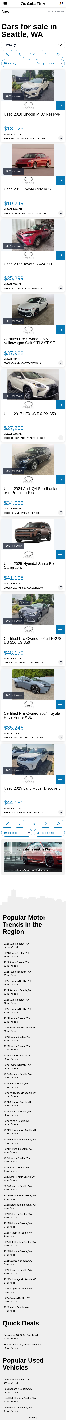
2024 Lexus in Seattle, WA (17, 1020)
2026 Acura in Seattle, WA (17, 1300)
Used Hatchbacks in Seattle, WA (20, 1400)
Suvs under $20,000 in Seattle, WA (21, 1337)
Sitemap (33, 1417)
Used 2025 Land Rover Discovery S (32, 790)
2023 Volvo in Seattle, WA (17, 1123)
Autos (5, 11)
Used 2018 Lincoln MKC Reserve (32, 114)
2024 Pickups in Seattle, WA (18, 1151)
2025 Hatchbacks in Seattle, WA (20, 1206)
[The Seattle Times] (33, 4)
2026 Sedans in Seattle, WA (18, 1188)
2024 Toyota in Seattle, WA (17, 973)
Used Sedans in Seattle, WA (18, 1391)
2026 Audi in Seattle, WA (16, 1309)
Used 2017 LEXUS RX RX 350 (30, 414)
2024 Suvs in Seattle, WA (16, 955)
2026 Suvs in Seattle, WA (16, 1001)
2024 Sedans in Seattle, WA (18, 992)
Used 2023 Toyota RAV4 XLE (29, 264)
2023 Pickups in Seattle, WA (18, 1216)
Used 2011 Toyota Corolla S (27, 189)
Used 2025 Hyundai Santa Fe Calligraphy (29, 565)
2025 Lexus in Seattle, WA (17, 1048)
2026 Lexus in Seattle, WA (17, 1160)
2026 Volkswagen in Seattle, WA (20, 1281)
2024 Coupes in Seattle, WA (18, 1262)
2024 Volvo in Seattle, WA (17, 1169)
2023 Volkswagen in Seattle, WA (20, 1095)
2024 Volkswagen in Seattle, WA (20, 1132)
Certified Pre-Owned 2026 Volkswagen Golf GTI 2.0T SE (29, 341)
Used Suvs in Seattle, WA (16, 1381)
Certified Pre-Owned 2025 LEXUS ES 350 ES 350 (32, 640)
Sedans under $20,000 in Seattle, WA (22, 1346)
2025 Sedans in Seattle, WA (18, 1076)
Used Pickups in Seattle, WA (18, 1409)
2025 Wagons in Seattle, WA (18, 1234)
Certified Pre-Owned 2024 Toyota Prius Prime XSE (32, 715)
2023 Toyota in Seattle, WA (17, 1067)
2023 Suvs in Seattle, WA (16, 964)
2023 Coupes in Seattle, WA (18, 1272)
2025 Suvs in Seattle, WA (16, 945)
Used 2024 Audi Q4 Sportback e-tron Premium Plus (32, 491)
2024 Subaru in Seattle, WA (17, 1104)
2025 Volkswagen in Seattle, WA (20, 1029)
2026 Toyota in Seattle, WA (17, 1011)
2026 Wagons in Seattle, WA (18, 1290)
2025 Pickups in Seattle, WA (18, 1225)
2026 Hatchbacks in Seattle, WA (20, 1244)
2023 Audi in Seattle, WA (16, 1085)
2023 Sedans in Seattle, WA (18, 1113)
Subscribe (59, 11)
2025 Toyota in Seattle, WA (17, 983)
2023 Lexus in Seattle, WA (17, 1039)
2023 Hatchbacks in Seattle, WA (20, 1141)
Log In (50, 11)
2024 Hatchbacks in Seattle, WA (20, 1197)
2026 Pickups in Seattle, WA (18, 1253)
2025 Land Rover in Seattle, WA (19, 1178)
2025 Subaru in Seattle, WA (17, 1057)
